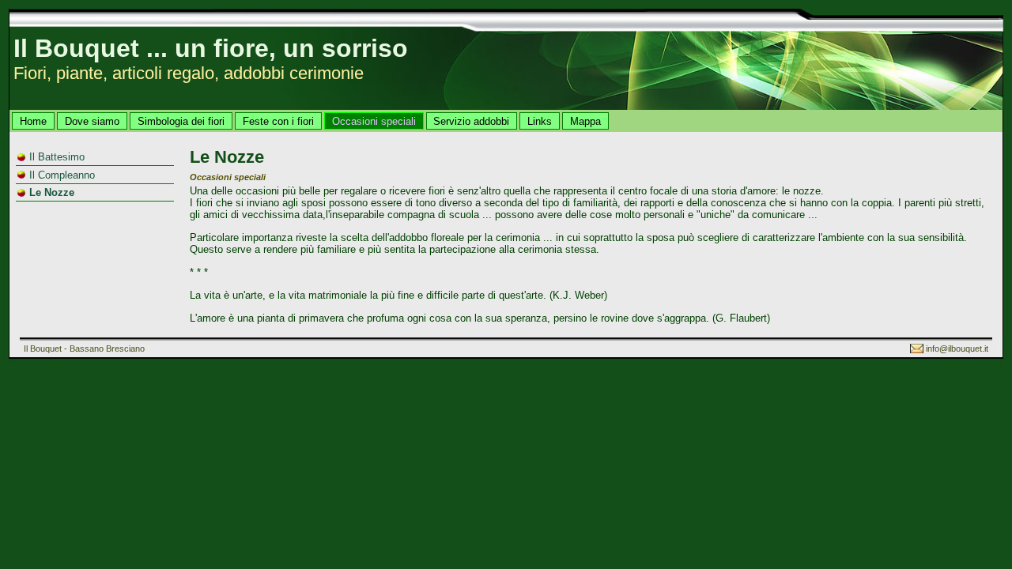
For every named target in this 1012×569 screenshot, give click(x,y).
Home (33, 121)
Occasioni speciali (374, 121)
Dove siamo (92, 121)
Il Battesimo (57, 157)
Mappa (585, 121)
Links (539, 121)
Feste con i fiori (278, 121)
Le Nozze (51, 192)
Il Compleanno (62, 175)
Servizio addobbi (471, 121)
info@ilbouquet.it (957, 348)
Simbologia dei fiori (181, 121)
